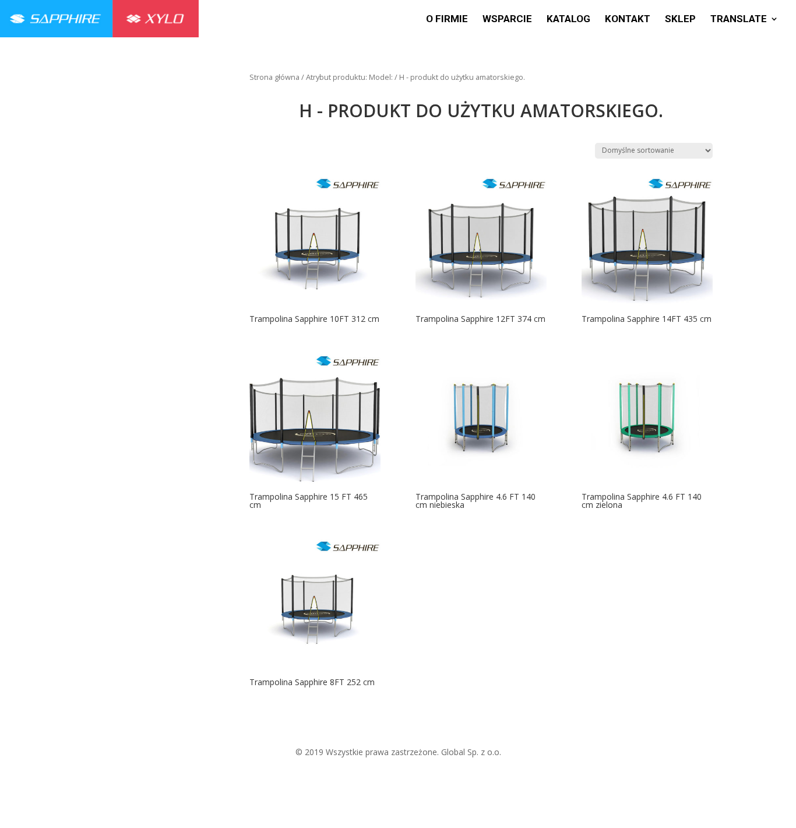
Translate (738, 19)
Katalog (568, 19)
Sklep (680, 19)
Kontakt (627, 19)
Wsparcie (507, 19)
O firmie (447, 19)
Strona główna (274, 77)
